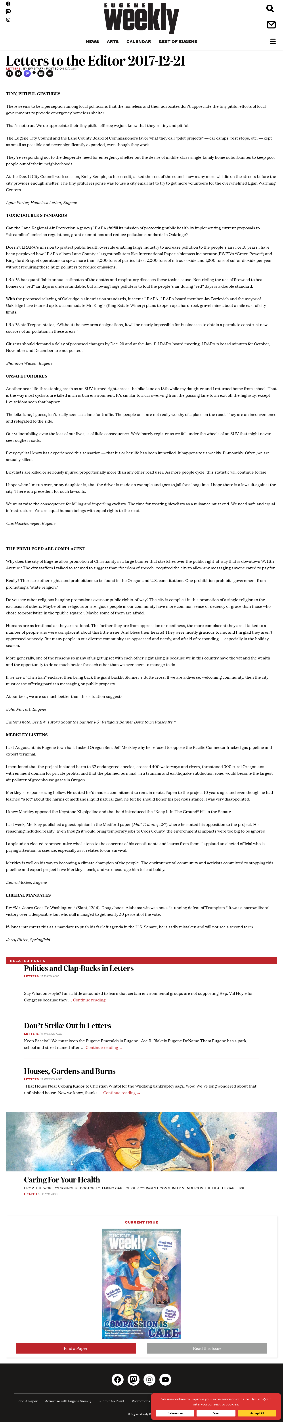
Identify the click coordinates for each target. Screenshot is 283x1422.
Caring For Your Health (62, 1179)
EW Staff (35, 68)
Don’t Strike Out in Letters (67, 1025)
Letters (13, 68)
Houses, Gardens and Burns (70, 1070)
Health (30, 1194)
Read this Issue (207, 1348)
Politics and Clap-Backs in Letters (79, 967)
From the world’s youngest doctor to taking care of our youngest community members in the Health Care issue (136, 1188)
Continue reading (91, 1000)
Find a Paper (76, 1348)
